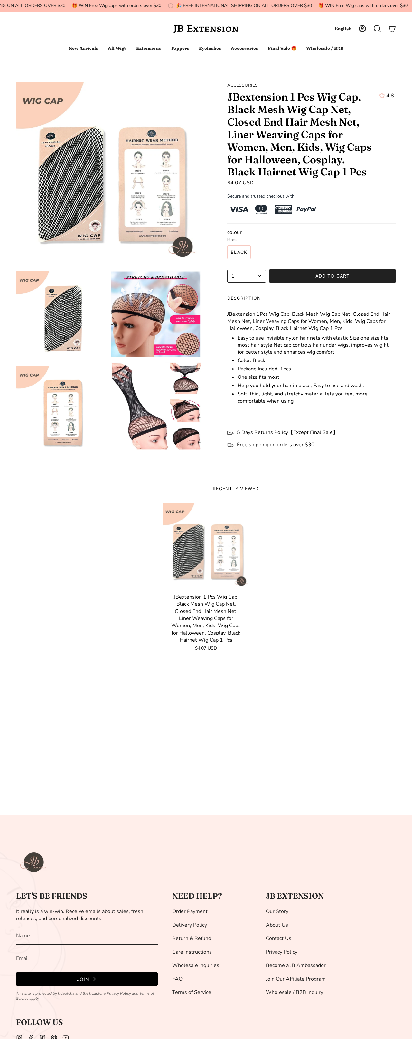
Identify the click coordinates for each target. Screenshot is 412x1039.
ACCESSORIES (242, 85)
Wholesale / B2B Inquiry (294, 992)
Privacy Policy (119, 993)
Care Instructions (192, 951)
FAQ (177, 978)
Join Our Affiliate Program (296, 978)
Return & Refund (191, 938)
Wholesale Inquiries (195, 965)
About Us (277, 924)
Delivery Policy (189, 924)
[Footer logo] (34, 862)
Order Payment (190, 911)
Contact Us (278, 938)
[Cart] (392, 28)
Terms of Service (191, 992)
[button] (377, 28)
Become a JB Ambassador (296, 965)
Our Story (277, 911)
